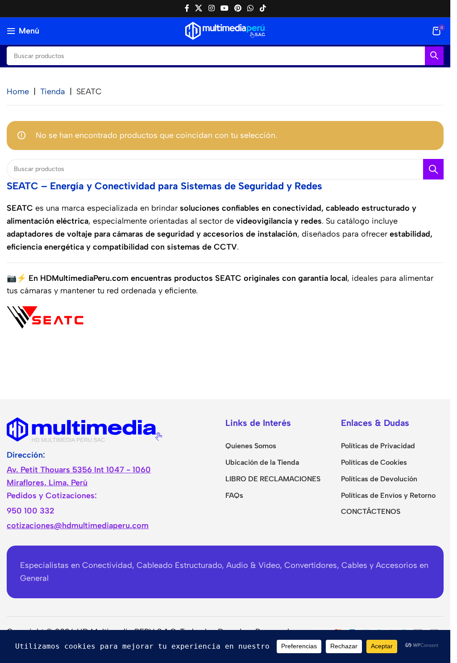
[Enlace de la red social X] (198, 8)
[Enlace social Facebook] (187, 8)
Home (18, 91)
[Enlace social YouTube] (224, 8)
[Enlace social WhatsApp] (251, 8)
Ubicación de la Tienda (262, 462)
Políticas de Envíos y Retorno (388, 495)
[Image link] (85, 429)
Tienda (52, 91)
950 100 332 (30, 511)
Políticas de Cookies (374, 462)
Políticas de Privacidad (378, 446)
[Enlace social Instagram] (211, 8)
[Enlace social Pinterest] (238, 8)
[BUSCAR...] (434, 55)
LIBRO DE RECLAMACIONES (272, 479)
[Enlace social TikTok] (263, 8)
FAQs (234, 495)
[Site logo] (225, 30)
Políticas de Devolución (379, 479)
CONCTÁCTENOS (370, 511)
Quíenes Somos (250, 446)
